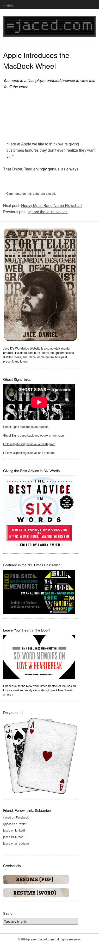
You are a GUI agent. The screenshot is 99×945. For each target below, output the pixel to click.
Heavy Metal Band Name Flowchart (51, 205)
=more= (8, 694)
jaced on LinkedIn (14, 830)
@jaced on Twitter (14, 824)
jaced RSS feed (13, 837)
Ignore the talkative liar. (48, 211)
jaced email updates (16, 843)
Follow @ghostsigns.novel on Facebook (29, 453)
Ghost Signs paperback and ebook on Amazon (33, 435)
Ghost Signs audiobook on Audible (26, 427)
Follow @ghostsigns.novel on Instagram (29, 444)
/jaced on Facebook (16, 817)
